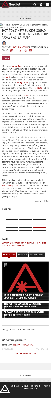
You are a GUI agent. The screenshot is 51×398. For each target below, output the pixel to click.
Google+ (21, 50)
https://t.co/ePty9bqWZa (24, 344)
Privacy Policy (30, 389)
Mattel (8, 77)
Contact (15, 386)
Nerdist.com (5, 389)
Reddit (25, 50)
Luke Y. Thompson (20, 47)
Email (30, 50)
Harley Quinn (22, 82)
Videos (47, 386)
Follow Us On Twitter (26, 353)
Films (6, 58)
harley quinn (26, 242)
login (41, 4)
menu (47, 4)
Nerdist (11, 4)
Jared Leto (37, 88)
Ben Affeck (15, 242)
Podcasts (35, 386)
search (34, 4)
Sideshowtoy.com (10, 185)
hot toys (37, 242)
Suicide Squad (17, 66)
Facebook (16, 50)
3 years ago (7, 349)
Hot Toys (25, 95)
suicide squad (18, 245)
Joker (9, 245)
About (25, 386)
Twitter (11, 50)
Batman (5, 242)
